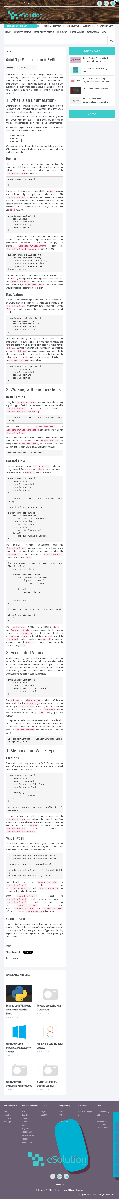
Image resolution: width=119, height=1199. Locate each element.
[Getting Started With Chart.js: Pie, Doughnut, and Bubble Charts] (75, 80)
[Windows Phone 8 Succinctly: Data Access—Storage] (19, 1031)
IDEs (98, 1115)
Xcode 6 (25, 1118)
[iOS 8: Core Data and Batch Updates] (50, 1031)
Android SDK (27, 1132)
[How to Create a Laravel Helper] (75, 90)
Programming (77, 32)
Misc (104, 32)
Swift (24, 1125)
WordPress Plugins (85, 1111)
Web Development (22, 32)
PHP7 (62, 1111)
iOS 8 (24, 1111)
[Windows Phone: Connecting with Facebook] (19, 1070)
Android (25, 1139)
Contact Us (28, 3)
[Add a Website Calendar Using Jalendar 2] (75, 70)
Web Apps (7, 1122)
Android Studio (28, 1135)
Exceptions (64, 1122)
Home (6, 3)
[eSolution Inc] (26, 15)
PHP (5, 1111)
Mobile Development (44, 32)
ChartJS (44, 1115)
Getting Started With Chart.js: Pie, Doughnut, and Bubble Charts (61, 26)
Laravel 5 (7, 1115)
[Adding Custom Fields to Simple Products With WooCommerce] (75, 60)
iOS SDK (25, 1115)
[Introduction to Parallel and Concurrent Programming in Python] (75, 100)
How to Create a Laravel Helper (95, 89)
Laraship (92, 1194)
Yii (61, 1118)
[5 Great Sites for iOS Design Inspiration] (50, 1070)
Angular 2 (44, 1111)
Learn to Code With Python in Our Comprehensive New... (19, 1009)
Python (62, 1115)
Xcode (24, 1122)
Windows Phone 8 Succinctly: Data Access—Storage (18, 1047)
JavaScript (8, 1118)
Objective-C (26, 1128)
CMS (79, 1115)
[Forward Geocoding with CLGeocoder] (50, 993)
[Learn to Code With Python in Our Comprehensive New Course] (19, 993)
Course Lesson (102, 1128)
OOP (98, 1118)
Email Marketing (103, 1111)
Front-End (62, 32)
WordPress (93, 32)
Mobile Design (27, 1142)
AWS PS (111, 1194)
